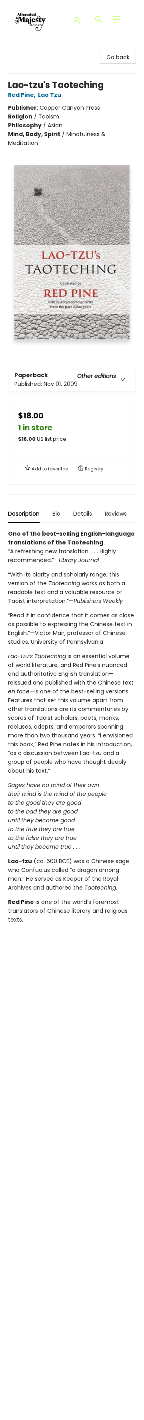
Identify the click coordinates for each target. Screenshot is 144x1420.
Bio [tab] (56, 514)
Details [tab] (82, 514)
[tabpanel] (72, 743)
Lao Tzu (49, 95)
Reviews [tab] (116, 514)
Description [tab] (24, 514)
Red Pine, (22, 95)
